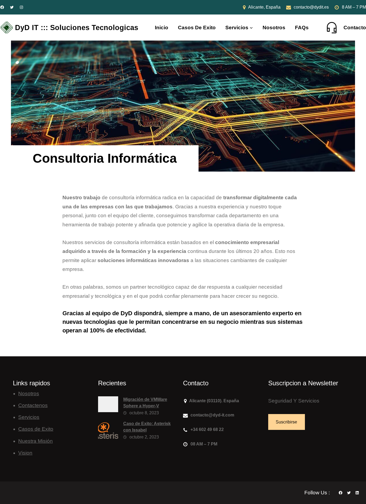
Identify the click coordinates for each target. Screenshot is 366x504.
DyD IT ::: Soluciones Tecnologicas (76, 27)
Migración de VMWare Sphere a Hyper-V (145, 402)
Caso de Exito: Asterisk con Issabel (147, 426)
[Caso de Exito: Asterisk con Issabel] (108, 432)
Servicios (236, 27)
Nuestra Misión (35, 441)
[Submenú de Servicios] (251, 27)
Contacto (354, 27)
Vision (25, 453)
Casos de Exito (35, 429)
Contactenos (33, 405)
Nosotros (28, 393)
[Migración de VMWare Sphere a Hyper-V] (108, 405)
